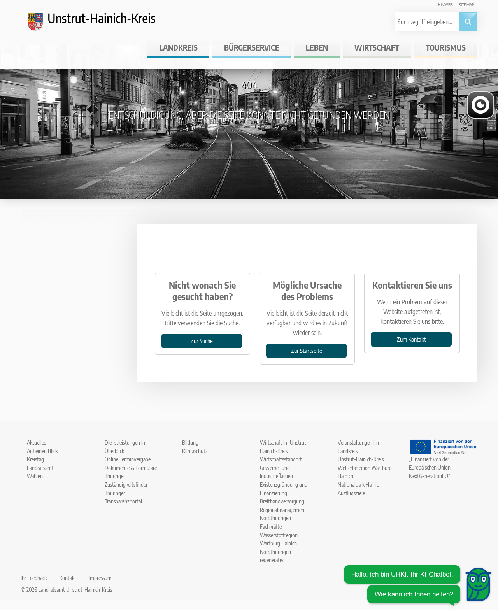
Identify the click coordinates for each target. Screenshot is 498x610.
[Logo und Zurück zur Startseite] (98, 24)
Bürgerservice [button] (251, 47)
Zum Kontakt (411, 339)
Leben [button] (317, 47)
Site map (466, 4)
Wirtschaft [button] (376, 47)
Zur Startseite (306, 350)
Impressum (100, 577)
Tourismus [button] (446, 47)
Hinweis (445, 4)
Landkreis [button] (178, 47)
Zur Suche (202, 340)
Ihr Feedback (34, 577)
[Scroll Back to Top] (480, 555)
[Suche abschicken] (468, 21)
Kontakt (67, 577)
